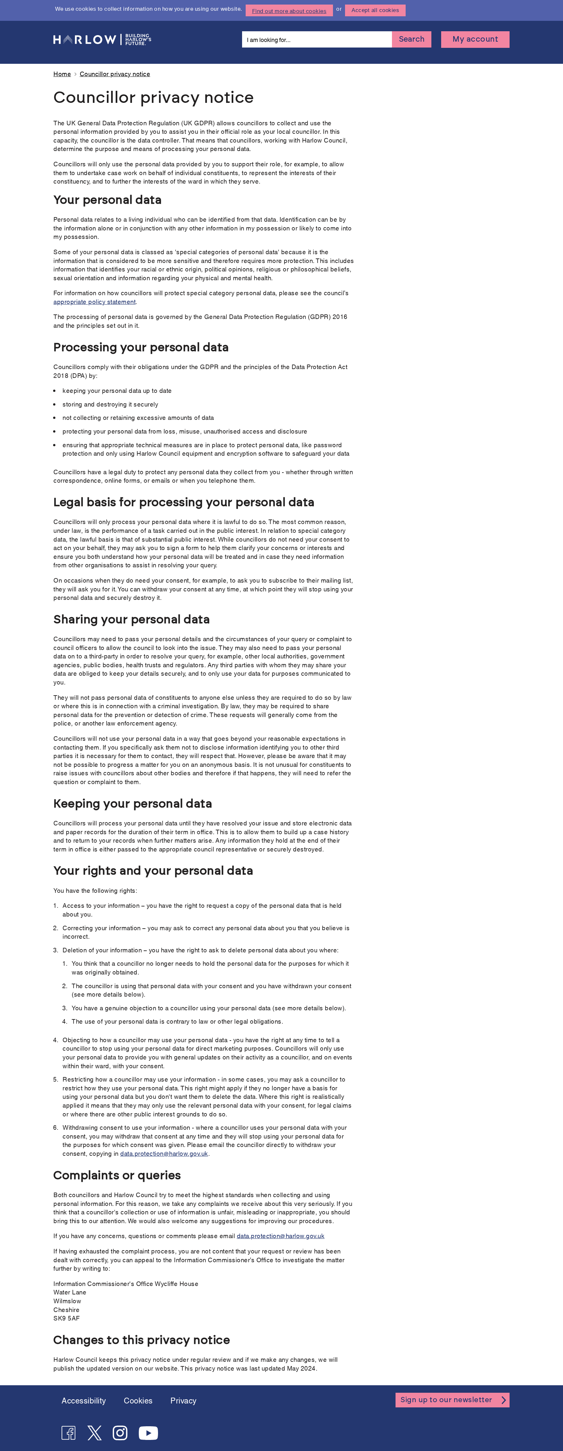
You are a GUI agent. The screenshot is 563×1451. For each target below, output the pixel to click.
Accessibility (84, 1399)
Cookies (138, 1399)
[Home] (102, 39)
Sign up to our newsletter (446, 1399)
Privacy (183, 1399)
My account (475, 39)
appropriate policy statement (94, 301)
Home (62, 73)
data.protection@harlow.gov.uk (164, 1153)
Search (412, 39)
